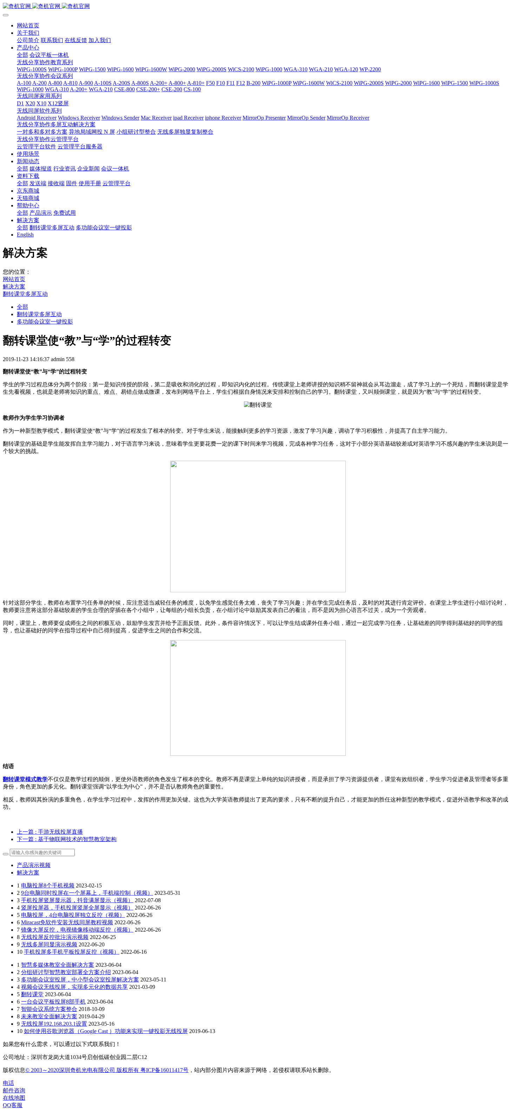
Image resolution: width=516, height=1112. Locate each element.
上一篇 (50, 832)
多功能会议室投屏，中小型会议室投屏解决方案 (80, 980)
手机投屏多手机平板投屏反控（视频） (71, 952)
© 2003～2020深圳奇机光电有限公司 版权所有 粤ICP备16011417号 (106, 1070)
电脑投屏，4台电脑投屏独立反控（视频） (73, 915)
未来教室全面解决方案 (49, 1016)
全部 (22, 55)
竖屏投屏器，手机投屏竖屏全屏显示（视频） (77, 908)
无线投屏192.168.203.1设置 (54, 1024)
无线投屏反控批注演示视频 (54, 937)
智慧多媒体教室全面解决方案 (57, 965)
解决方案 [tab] (28, 872)
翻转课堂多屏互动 (25, 294)
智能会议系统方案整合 (49, 1009)
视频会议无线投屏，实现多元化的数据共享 (74, 987)
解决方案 (14, 286)
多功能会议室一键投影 (45, 322)
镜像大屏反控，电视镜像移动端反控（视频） (77, 930)
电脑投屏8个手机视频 (47, 885)
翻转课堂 (32, 994)
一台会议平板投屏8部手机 (53, 1002)
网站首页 (28, 25)
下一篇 (67, 839)
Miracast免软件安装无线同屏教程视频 (67, 922)
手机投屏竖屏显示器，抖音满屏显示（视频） (77, 900)
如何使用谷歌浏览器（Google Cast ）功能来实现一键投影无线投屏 (106, 1031)
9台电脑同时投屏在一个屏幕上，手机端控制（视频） (87, 893)
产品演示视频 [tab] (34, 865)
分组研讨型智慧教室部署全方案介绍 (66, 972)
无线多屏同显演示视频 (49, 944)
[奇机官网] (258, 6)
